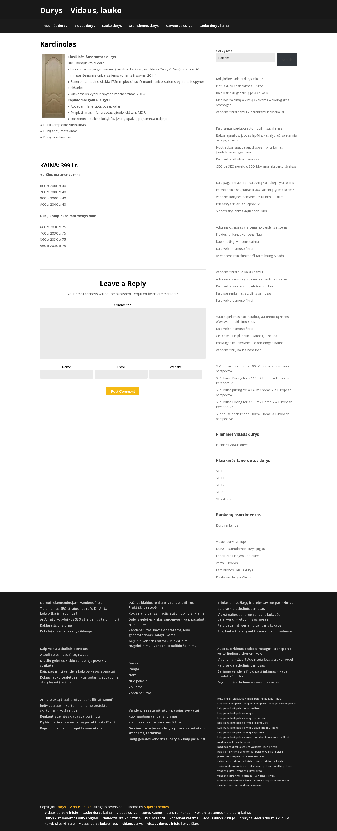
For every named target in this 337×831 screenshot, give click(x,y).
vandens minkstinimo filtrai (234, 780)
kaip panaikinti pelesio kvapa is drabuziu (242, 722)
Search (287, 60)
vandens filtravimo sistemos (235, 775)
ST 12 (220, 485)
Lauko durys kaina (214, 25)
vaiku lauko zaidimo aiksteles (235, 761)
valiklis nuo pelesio (260, 766)
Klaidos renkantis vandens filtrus (155, 722)
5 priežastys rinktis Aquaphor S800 (241, 211)
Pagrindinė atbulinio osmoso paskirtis (248, 682)
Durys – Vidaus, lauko (81, 10)
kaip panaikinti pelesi (282, 703)
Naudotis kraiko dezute (121, 818)
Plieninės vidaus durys (232, 445)
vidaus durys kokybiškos (98, 823)
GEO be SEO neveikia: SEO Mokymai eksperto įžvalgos (256, 166)
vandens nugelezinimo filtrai (271, 780)
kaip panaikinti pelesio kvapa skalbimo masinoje (247, 727)
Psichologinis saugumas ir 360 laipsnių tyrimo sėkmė (255, 190)
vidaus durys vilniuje (219, 818)
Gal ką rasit (224, 51)
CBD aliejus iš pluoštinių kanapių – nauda (246, 336)
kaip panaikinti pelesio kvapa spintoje (240, 732)
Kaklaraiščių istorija (56, 625)
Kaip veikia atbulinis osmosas (237, 159)
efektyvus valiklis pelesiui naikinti (253, 698)
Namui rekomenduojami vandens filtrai (71, 602)
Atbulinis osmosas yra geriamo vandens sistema (252, 227)
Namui (134, 675)
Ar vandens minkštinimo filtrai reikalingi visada (250, 256)
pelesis (279, 751)
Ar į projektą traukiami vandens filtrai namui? (77, 699)
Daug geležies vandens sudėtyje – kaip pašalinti (167, 739)
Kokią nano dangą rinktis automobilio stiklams (166, 613)
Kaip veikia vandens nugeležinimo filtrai (245, 286)
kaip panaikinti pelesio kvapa (235, 713)
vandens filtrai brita (249, 771)
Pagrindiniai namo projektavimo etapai (72, 728)
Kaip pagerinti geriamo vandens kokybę (249, 625)
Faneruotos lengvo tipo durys (238, 556)
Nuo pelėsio (138, 681)
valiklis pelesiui (283, 766)
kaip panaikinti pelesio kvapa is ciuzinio (241, 718)
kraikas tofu (155, 818)
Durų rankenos (227, 525)
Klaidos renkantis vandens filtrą (239, 234)
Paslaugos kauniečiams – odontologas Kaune (250, 343)
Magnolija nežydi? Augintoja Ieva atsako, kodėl (255, 659)
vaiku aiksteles (255, 756)
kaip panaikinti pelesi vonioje (235, 737)
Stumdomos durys (144, 25)
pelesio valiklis (264, 751)
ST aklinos (223, 499)
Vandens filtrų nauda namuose (238, 350)
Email (121, 367)
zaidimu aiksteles (250, 785)
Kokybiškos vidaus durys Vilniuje (239, 79)
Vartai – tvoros (227, 563)
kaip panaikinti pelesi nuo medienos (239, 708)
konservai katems (184, 818)
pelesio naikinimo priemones (235, 751)
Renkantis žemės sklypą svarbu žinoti (70, 716)
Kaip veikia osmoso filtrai (234, 248)
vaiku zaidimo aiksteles (270, 761)
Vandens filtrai (140, 693)
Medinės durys (55, 25)
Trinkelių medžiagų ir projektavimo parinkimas (255, 602)
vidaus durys (132, 823)
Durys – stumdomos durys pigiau (240, 549)
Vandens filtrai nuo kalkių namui (239, 272)
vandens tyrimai (227, 785)
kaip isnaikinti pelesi (229, 703)
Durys (133, 663)
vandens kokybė (265, 775)
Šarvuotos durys (179, 25)
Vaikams (135, 687)
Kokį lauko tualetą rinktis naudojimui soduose (254, 631)
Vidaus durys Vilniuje (231, 541)
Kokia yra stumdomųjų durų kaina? (223, 812)
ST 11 (220, 478)
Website (176, 367)
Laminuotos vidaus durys (234, 570)
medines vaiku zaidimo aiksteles (237, 742)
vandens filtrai (226, 771)
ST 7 (219, 492)
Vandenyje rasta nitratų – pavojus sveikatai (164, 710)
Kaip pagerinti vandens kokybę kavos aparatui (77, 671)
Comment (123, 305)
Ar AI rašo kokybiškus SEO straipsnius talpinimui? (79, 619)
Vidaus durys (84, 25)
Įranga (134, 669)
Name (66, 367)
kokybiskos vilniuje (60, 823)
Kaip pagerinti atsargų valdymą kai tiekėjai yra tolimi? (255, 182)
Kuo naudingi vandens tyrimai (238, 241)
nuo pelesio (270, 746)
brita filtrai (224, 698)
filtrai (279, 698)
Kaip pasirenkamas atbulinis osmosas (244, 293)
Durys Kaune (152, 812)
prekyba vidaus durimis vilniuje (264, 818)
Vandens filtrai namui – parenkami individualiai (250, 112)
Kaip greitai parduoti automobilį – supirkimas (249, 128)
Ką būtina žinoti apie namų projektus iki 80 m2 (77, 722)
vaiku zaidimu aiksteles (231, 766)
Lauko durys (112, 25)
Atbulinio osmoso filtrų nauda (64, 654)
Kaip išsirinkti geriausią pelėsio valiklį (243, 93)
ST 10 (220, 471)
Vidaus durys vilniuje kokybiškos (173, 823)
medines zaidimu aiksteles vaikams (239, 746)
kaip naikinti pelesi (255, 703)
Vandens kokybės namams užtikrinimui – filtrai (250, 197)
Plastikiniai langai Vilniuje (234, 577)
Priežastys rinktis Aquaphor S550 (240, 204)
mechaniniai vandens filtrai (272, 737)
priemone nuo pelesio (230, 756)
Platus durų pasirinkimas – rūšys (240, 86)
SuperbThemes (156, 806)
